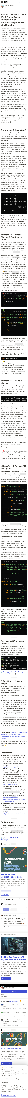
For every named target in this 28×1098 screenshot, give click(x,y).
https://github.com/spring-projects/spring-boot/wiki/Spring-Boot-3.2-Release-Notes (14, 799)
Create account (22, 2)
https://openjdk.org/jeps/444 (11, 767)
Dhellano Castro (9, 5)
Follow (14, 991)
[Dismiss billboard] (26, 1067)
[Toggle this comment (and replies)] (2, 918)
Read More (5, 894)
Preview (14, 910)
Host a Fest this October (11, 1049)
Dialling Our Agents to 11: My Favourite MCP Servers (13, 958)
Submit (6, 910)
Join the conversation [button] (9, 1095)
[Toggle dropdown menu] (26, 844)
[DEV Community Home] (6, 2)
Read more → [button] (5, 978)
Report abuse (19, 930)
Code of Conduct (10, 930)
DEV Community (14, 1001)
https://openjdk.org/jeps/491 (11, 784)
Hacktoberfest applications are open (11, 875)
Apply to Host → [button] (6, 1063)
